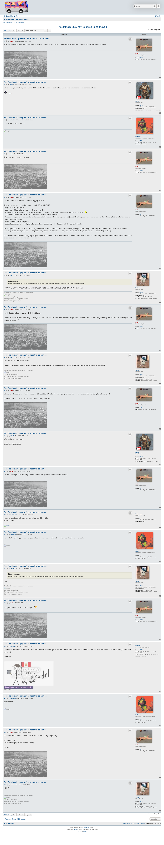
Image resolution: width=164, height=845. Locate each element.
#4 (5, 154)
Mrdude (137, 645)
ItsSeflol (138, 136)
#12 (5, 514)
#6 (5, 275)
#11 (5, 471)
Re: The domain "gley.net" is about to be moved (25, 82)
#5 (5, 197)
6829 (141, 650)
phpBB (75, 829)
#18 (5, 732)
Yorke (137, 288)
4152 (141, 518)
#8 (5, 357)
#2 (5, 84)
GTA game (86, 827)
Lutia (137, 53)
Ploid (137, 101)
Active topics (20, 22)
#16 (5, 646)
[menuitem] (16, 16)
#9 (5, 390)
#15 (5, 603)
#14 (5, 568)
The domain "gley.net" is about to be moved (82, 26)
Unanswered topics (9, 22)
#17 (5, 698)
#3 (5, 120)
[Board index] (16, 7)
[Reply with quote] (130, 39)
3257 (141, 57)
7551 (141, 141)
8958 (141, 105)
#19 (5, 784)
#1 (5, 41)
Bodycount (138, 514)
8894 (141, 292)
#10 (5, 436)
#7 (5, 309)
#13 (5, 534)
